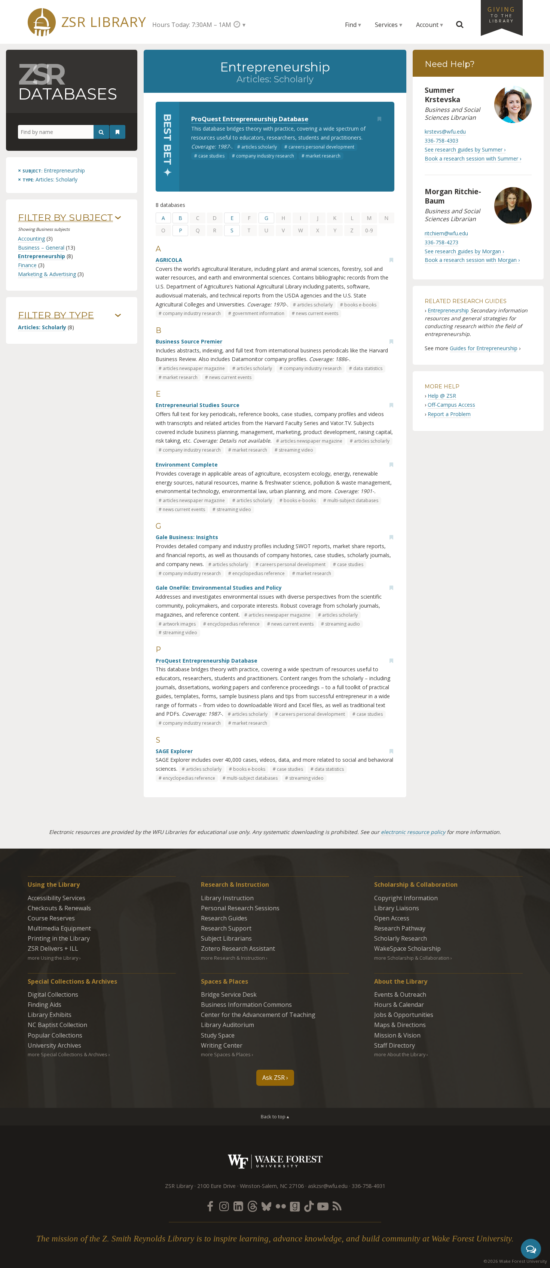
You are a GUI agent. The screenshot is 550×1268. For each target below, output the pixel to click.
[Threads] (252, 1206)
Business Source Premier (189, 341)
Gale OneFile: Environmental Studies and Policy (219, 587)
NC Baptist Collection (57, 1025)
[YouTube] (323, 1206)
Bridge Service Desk (229, 994)
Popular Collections (55, 1035)
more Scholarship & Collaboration (411, 957)
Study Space (218, 1035)
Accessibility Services (56, 898)
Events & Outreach (400, 994)
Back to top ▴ (275, 1116)
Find (351, 25)
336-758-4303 (441, 140)
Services (386, 25)
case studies (211, 156)
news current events (317, 313)
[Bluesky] (266, 1206)
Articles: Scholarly (42, 327)
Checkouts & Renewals (59, 908)
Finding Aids (44, 1004)
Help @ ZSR (442, 395)
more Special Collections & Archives (67, 1054)
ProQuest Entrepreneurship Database (249, 118)
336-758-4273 (441, 242)
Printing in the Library (59, 938)
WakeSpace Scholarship (407, 948)
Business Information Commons (246, 1004)
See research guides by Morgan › (464, 251)
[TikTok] (309, 1206)
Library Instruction (227, 898)
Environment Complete (187, 464)
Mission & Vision (397, 1035)
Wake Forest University (275, 1162)
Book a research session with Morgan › (472, 259)
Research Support (226, 928)
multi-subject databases (352, 500)
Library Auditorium (227, 1025)
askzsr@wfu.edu (328, 1185)
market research (323, 156)
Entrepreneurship (41, 256)
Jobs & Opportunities (403, 1015)
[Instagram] (224, 1206)
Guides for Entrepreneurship (483, 348)
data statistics (367, 368)
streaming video (296, 450)
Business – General (41, 247)
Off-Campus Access (451, 404)
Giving (501, 14)
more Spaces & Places (226, 1054)
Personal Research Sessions (240, 908)
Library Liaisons (396, 908)
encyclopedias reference (258, 573)
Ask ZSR (273, 1077)
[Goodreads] (294, 1206)
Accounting (31, 238)
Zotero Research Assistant (238, 948)
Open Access (391, 918)
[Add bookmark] (379, 119)
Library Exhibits (49, 1015)
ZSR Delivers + (53, 948)
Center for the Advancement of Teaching (258, 1015)
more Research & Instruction (233, 957)
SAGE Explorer (174, 751)
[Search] (101, 132)
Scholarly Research (400, 938)
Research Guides (224, 918)
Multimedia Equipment (59, 928)
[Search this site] (460, 25)
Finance (27, 265)
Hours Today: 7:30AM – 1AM (191, 25)
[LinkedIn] (238, 1206)
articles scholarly (259, 147)
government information (258, 313)
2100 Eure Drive (216, 1185)
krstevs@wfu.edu (445, 131)
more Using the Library (53, 957)
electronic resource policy (413, 831)
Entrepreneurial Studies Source (197, 405)
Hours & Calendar (399, 1004)
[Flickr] (280, 1206)
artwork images (179, 624)
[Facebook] (210, 1206)
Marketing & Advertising (47, 274)
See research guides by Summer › (465, 149)
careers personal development (321, 147)
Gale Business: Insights (187, 537)
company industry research (265, 156)
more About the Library (399, 1054)
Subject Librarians (226, 938)
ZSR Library (103, 22)
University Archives (54, 1045)
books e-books (360, 305)
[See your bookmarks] (117, 132)
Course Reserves (51, 918)
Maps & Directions (400, 1025)
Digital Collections (53, 994)
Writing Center (221, 1045)
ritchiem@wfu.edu (446, 233)
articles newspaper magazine (194, 368)
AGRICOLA (169, 259)
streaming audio (342, 624)
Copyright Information (406, 898)
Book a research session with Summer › (473, 158)
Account (427, 25)
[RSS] (337, 1206)
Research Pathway (399, 928)
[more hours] (239, 24)
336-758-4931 (368, 1185)
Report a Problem (449, 414)
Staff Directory (394, 1045)
